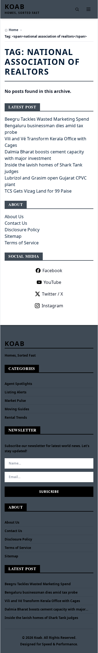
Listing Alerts (15, 392)
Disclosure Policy (22, 230)
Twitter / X (52, 294)
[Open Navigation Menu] (88, 9)
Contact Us (16, 223)
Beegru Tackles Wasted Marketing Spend (47, 119)
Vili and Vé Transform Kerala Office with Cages (42, 601)
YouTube (52, 282)
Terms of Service (22, 243)
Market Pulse (15, 400)
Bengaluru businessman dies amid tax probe (41, 592)
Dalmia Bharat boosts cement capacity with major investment (45, 609)
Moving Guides (17, 409)
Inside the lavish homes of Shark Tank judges (41, 618)
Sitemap (13, 236)
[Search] (77, 9)
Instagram (52, 306)
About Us (14, 217)
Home (13, 30)
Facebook (52, 271)
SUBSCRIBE (49, 491)
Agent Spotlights (18, 383)
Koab (14, 6)
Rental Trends (16, 417)
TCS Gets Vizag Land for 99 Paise (38, 191)
